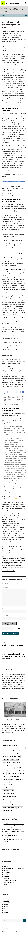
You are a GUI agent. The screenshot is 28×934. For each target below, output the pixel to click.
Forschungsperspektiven (8, 768)
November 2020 (7, 904)
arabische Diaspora (7, 748)
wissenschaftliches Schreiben (8, 571)
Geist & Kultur (18, 768)
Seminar (8, 560)
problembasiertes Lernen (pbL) (10, 880)
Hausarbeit (4, 564)
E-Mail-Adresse (6, 615)
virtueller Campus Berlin (16, 802)
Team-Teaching (6, 802)
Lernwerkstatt (20, 773)
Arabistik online (21, 748)
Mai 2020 (5, 908)
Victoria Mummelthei (8, 557)
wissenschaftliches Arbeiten (11, 569)
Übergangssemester (7, 810)
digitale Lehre (6, 759)
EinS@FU (11, 765)
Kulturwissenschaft (11, 773)
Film (20, 562)
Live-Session (5, 776)
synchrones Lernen (17, 799)
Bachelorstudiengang (16, 560)
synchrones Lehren (7, 799)
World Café (19, 807)
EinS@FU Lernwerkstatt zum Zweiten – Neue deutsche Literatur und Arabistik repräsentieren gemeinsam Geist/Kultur (14, 825)
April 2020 (6, 910)
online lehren (12, 565)
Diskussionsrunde (16, 762)
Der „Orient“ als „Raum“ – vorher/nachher (13, 829)
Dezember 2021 (7, 899)
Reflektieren (12, 567)
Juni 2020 (6, 906)
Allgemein (4, 558)
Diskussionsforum (7, 762)
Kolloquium (13, 770)
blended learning (6, 753)
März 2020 (6, 912)
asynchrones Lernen (7, 751)
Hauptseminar (7, 872)
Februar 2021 (6, 901)
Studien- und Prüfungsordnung (10, 796)
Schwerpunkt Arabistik (9, 882)
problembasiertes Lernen (8, 788)
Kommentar (5, 587)
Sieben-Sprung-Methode (8, 790)
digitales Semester (9, 562)
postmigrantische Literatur (9, 785)
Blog (13, 753)
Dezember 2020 (7, 902)
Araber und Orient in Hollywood (10, 745)
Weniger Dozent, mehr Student (15, 854)
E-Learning (16, 562)
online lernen (18, 565)
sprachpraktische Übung (8, 793)
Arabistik (15, 748)
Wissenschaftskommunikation (9, 807)
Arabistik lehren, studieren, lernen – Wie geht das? (12, 10)
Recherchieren (5, 567)
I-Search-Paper (11, 564)
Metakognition (5, 565)
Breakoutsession (19, 753)
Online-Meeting (19, 779)
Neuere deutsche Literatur (9, 779)
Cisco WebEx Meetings (8, 756)
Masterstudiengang (14, 776)
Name (3, 608)
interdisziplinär (6, 770)
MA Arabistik (6, 878)
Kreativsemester (18, 564)
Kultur (4, 773)
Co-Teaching (17, 756)
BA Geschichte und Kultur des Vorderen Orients (14, 868)
